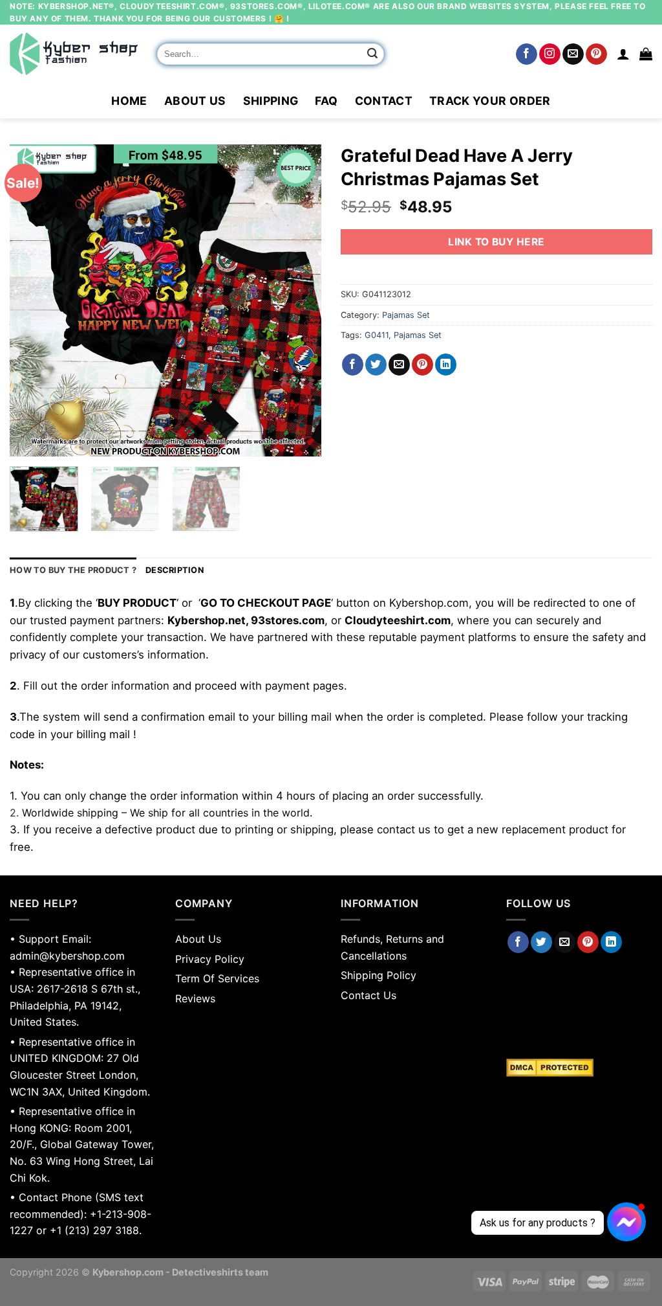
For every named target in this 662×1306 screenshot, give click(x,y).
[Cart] (645, 53)
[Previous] (32, 300)
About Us (195, 100)
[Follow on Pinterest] (596, 54)
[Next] (298, 300)
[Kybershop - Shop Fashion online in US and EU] (74, 53)
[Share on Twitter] (376, 365)
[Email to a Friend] (399, 365)
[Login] (623, 53)
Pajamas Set (406, 315)
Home (129, 100)
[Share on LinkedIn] (445, 365)
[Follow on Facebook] (526, 54)
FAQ (326, 100)
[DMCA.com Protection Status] (579, 1068)
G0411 (377, 335)
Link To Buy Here (496, 242)
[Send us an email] (573, 54)
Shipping (271, 100)
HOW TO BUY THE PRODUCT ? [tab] (73, 570)
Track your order (490, 100)
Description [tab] (174, 570)
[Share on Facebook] (352, 365)
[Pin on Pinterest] (422, 365)
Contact (383, 100)
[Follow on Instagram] (550, 54)
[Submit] (372, 54)
